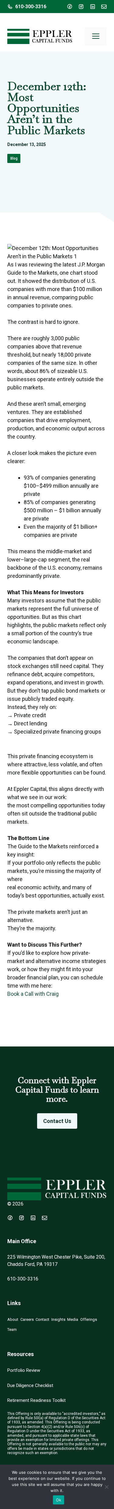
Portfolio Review (23, 1370)
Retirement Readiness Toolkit (36, 1400)
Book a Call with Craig (33, 994)
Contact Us (57, 1121)
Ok (58, 1499)
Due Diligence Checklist (30, 1385)
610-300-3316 (30, 6)
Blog (14, 158)
